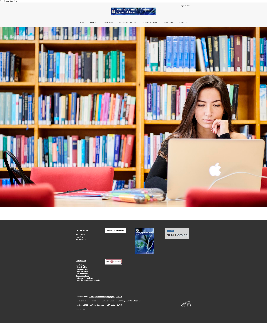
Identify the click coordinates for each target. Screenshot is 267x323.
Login (189, 6)
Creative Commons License (113, 301)
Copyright (110, 297)
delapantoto (80, 309)
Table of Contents (150, 22)
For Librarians (81, 239)
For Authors (80, 237)
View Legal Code (136, 301)
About (92, 22)
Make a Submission (115, 231)
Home (82, 22)
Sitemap (92, 297)
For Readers (80, 234)
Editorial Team (107, 22)
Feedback (101, 297)
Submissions (169, 22)
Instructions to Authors (127, 22)
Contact (182, 22)
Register (183, 6)
